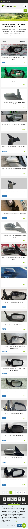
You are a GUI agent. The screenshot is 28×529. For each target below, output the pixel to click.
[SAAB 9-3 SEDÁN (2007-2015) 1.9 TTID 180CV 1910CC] (14, 450)
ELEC (3, 62)
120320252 (4, 151)
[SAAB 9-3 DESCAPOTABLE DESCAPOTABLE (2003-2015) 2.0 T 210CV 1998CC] (14, 161)
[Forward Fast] (24, 492)
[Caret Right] (20, 492)
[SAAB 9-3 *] (14, 139)
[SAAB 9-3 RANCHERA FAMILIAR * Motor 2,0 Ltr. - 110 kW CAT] (14, 205)
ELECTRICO (4, 351)
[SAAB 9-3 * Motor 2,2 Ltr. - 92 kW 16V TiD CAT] (14, 72)
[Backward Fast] (3, 492)
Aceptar (20, 525)
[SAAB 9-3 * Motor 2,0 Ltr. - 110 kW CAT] (14, 50)
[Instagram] (19, 499)
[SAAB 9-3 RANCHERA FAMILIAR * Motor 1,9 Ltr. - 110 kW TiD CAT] (14, 227)
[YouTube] (8, 499)
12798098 (4, 373)
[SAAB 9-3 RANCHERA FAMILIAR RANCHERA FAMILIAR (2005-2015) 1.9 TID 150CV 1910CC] (14, 361)
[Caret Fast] (7, 492)
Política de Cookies (19, 521)
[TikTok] (23, 499)
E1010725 (4, 440)
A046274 (4, 462)
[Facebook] (4, 499)
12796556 (4, 395)
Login (4, 1)
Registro (8, 1)
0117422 (3, 329)
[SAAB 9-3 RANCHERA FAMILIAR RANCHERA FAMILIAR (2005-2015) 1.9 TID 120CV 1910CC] (14, 339)
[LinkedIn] (12, 499)
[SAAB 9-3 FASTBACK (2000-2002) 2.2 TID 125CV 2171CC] (14, 316)
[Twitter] (15, 499)
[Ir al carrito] (25, 6)
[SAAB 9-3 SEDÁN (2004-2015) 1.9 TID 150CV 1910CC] (14, 272)
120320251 (4, 195)
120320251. (4, 218)
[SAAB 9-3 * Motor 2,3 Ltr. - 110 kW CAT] (14, 116)
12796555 (4, 307)
